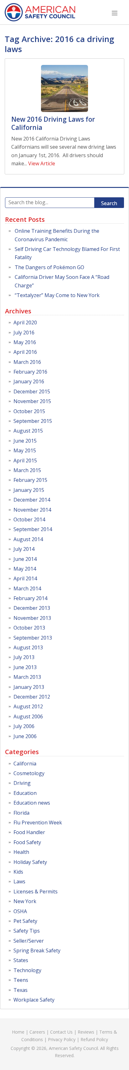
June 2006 (25, 736)
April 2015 (25, 460)
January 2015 (28, 490)
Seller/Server (28, 940)
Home (18, 1032)
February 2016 (30, 371)
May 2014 (24, 568)
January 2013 (28, 687)
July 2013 (23, 657)
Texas (20, 990)
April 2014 (25, 578)
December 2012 (31, 696)
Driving (22, 783)
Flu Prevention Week (37, 822)
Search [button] (109, 203)
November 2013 (32, 618)
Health (21, 852)
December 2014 (31, 499)
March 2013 (27, 676)
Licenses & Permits (35, 891)
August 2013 (28, 647)
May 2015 (24, 450)
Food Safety (27, 842)
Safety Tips (26, 930)
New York (24, 901)
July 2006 (23, 726)
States (20, 960)
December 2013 (31, 607)
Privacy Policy (61, 1039)
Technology (27, 970)
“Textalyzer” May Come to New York (57, 295)
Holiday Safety (30, 862)
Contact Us (61, 1032)
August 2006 (28, 716)
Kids (18, 871)
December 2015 (31, 391)
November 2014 (32, 509)
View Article (41, 163)
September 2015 (32, 421)
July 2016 (23, 332)
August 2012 (28, 706)
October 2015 (29, 411)
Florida (21, 812)
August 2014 (28, 539)
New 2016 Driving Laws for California (53, 123)
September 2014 (32, 529)
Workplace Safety (33, 999)
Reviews (86, 1032)
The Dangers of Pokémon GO (49, 267)
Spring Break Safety (36, 950)
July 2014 (23, 549)
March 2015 (27, 470)
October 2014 (29, 519)
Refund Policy (94, 1039)
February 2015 (30, 479)
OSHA (20, 911)
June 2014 (25, 559)
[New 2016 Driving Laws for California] (64, 88)
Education (25, 793)
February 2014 (30, 598)
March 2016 (27, 362)
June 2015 (25, 440)
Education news (31, 802)
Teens (20, 980)
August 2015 (28, 430)
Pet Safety (25, 921)
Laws (19, 881)
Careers (37, 1032)
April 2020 (25, 322)
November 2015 (32, 401)
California (24, 763)
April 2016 (25, 352)
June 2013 (25, 667)
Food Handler (29, 832)
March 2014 (27, 588)
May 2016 (24, 342)
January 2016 (28, 381)
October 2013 (29, 627)
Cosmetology (28, 773)
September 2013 (32, 637)
